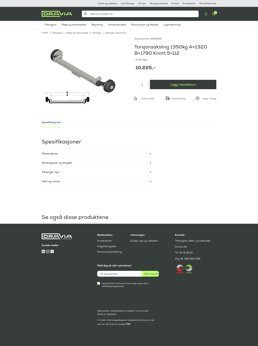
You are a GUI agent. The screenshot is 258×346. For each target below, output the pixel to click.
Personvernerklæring (109, 251)
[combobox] (140, 13)
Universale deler (117, 24)
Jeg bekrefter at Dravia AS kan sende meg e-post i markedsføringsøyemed (125, 285)
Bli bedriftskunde (207, 3)
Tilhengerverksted (158, 3)
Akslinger (97, 32)
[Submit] (85, 13)
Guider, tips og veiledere (144, 240)
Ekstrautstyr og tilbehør (145, 24)
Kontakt (175, 3)
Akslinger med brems (116, 32)
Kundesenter (189, 3)
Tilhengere (50, 24)
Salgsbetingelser (106, 246)
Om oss (142, 3)
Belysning (97, 24)
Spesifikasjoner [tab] (51, 122)
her (128, 324)
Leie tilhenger (128, 3)
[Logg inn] (206, 13)
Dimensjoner (50, 153)
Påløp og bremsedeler (74, 24)
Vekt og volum (51, 181)
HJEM (45, 32)
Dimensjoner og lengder (57, 162)
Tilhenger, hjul (50, 172)
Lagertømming (172, 24)
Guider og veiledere (107, 3)
